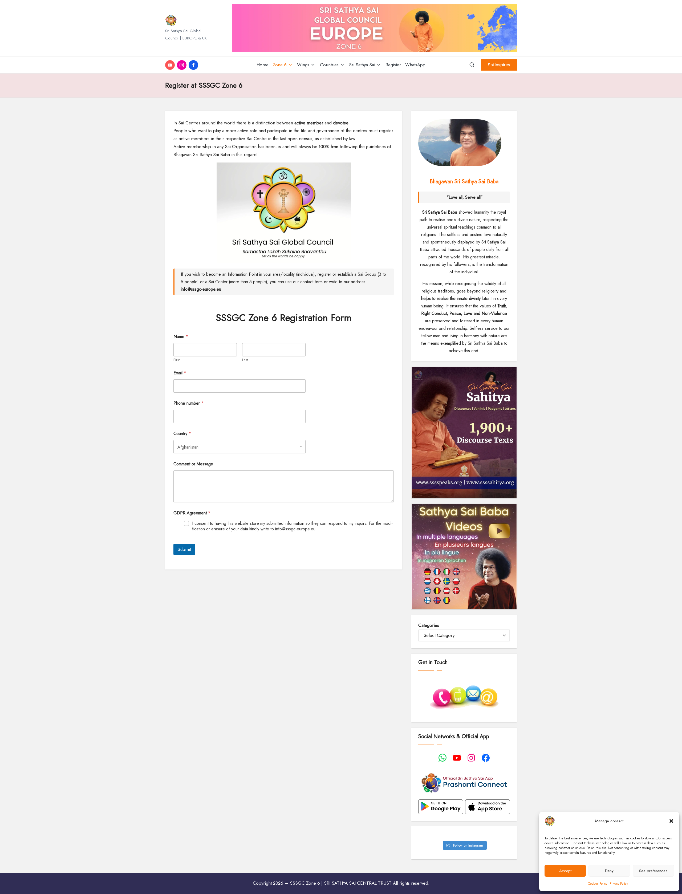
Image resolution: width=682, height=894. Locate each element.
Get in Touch (433, 662)
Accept (565, 871)
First (176, 360)
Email (179, 372)
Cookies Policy (597, 883)
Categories (428, 625)
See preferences (653, 871)
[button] (671, 821)
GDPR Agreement (191, 512)
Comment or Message (193, 463)
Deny (609, 871)
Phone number (188, 403)
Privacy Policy (619, 883)
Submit (184, 549)
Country (182, 433)
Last (245, 360)
